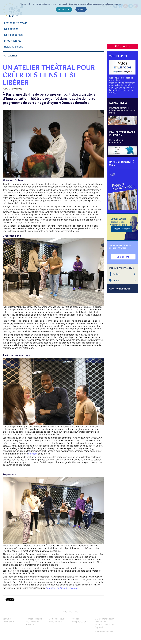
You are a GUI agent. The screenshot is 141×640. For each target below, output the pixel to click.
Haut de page (70, 611)
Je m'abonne (123, 256)
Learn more (63, 9)
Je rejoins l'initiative (121, 228)
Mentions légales (34, 618)
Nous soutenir (55, 621)
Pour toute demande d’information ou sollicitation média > (122, 110)
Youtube (7, 618)
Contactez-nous (56, 618)
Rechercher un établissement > (116, 141)
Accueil (75, 618)
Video (116, 274)
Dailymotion (8, 621)
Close (81, 9)
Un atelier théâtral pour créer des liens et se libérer (49, 75)
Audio (116, 280)
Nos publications (80, 621)
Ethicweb (30, 624)
